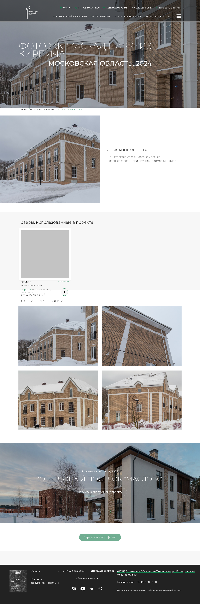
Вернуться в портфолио (100, 537)
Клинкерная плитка (158, 16)
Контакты (36, 579)
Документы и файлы (43, 582)
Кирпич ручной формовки (70, 16)
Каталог (35, 571)
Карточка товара (45, 267)
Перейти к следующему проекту (100, 492)
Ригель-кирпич (101, 16)
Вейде (26, 282)
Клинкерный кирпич (128, 16)
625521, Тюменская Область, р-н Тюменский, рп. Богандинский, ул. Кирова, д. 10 (156, 573)
